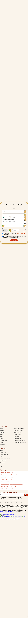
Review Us (2, 444)
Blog (1, 436)
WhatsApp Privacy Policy (20, 442)
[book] (7, 514)
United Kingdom (4, 454)
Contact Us (2, 432)
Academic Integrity (18, 430)
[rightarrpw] (26, 495)
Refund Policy (17, 434)
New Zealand (3, 460)
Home (1, 428)
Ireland (1, 466)
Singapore (2, 462)
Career (1, 442)
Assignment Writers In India (7, 472)
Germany (2, 464)
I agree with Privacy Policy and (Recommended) (14, 234)
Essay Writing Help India (7, 488)
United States (3, 452)
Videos (1, 438)
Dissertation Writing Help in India (9, 474)
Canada (2, 456)
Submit (14, 240)
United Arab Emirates (5, 458)
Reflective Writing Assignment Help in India (11, 484)
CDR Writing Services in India (8, 486)
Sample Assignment (13, 519)
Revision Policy (17, 436)
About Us (2, 430)
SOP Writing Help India (6, 479)
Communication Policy (19, 440)
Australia (2, 450)
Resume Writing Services (7, 477)
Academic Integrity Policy (6, 511)
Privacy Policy (17, 432)
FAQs (1, 434)
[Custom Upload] (24, 226)
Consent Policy (17, 438)
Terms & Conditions (21, 233)
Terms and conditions (19, 428)
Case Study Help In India (7, 481)
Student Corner (3, 440)
